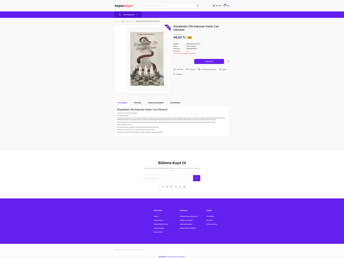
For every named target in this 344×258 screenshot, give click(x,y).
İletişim (156, 216)
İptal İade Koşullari (186, 224)
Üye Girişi (209, 220)
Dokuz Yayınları (191, 46)
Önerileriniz (175, 103)
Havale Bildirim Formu (161, 224)
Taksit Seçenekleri (156, 103)
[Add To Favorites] (228, 61)
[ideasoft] (162, 257)
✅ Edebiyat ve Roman (193, 44)
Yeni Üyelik (210, 216)
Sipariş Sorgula (159, 228)
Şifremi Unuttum (211, 224)
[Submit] (196, 178)
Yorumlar (137, 103)
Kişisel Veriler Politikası (188, 228)
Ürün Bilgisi (122, 103)
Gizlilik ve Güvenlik (186, 220)
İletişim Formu (158, 220)
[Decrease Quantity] (176, 61)
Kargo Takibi (158, 232)
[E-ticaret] (172, 257)
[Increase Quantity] (188, 61)
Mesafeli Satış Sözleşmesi (189, 216)
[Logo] (123, 6)
